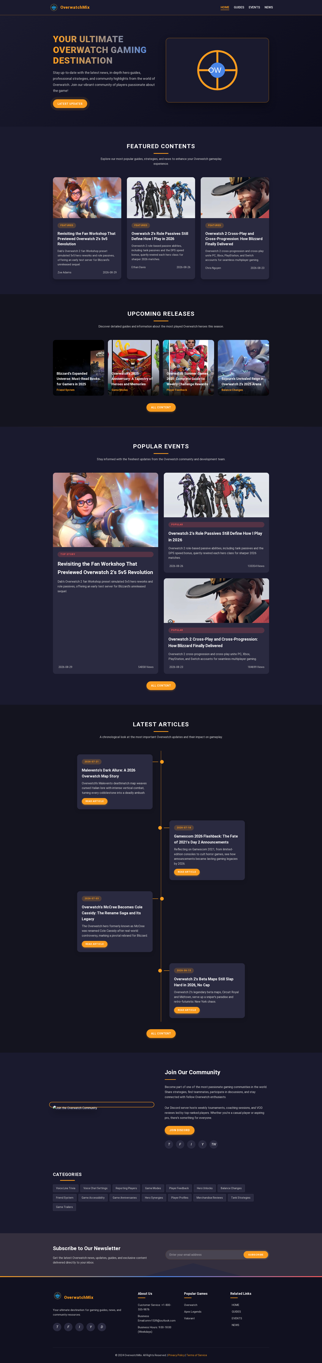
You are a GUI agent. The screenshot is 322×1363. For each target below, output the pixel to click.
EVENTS (254, 7)
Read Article (95, 801)
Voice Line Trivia (65, 1188)
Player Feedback (179, 1188)
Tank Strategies (240, 1197)
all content (161, 407)
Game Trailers (64, 1207)
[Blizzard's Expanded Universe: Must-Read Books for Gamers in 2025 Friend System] (78, 394)
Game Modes (153, 1188)
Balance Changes (231, 1188)
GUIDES (239, 7)
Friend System (64, 1197)
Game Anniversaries (125, 1197)
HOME (225, 7)
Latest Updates (70, 103)
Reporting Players (126, 1188)
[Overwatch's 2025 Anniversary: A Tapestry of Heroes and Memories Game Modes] (133, 394)
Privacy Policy (176, 1355)
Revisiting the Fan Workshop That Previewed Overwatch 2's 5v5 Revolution (87, 238)
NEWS (269, 7)
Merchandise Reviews (210, 1197)
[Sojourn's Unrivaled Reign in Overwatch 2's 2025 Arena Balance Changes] (243, 394)
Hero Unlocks (205, 1188)
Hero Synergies (154, 1197)
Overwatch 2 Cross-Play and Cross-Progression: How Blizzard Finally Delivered (234, 238)
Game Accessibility (93, 1197)
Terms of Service (196, 1355)
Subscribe (255, 1254)
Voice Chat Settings (95, 1188)
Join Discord (179, 1130)
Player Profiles (179, 1197)
